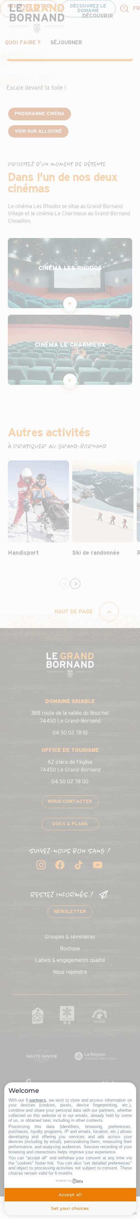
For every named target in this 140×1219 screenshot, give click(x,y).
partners (37, 1100)
